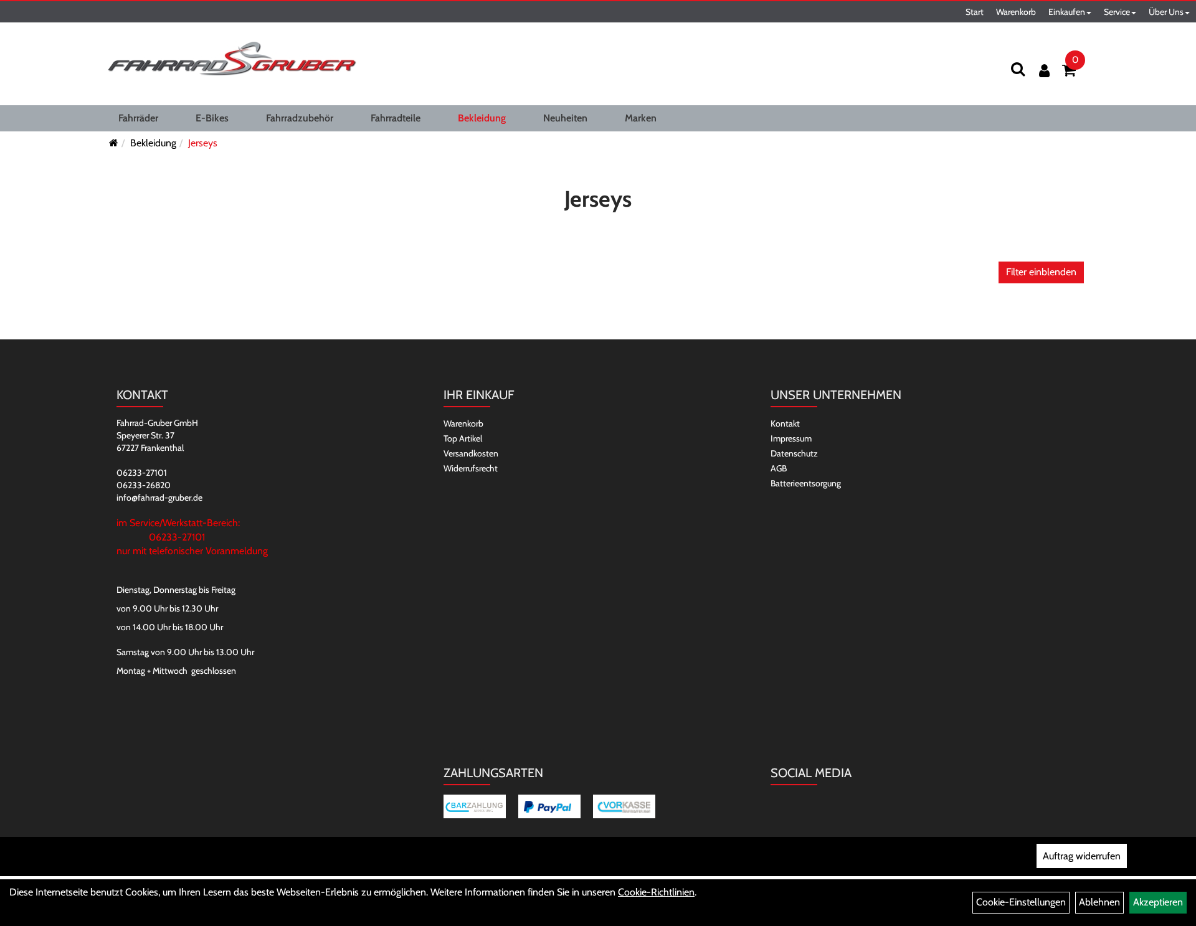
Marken (641, 118)
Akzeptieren (1158, 902)
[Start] (113, 143)
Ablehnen (1099, 902)
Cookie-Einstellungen (1021, 902)
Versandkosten (471, 453)
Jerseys (202, 143)
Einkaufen (1066, 11)
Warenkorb (1016, 11)
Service (1117, 11)
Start (975, 11)
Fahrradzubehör (299, 118)
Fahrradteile (395, 118)
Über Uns (1166, 11)
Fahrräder (138, 118)
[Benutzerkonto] (1044, 71)
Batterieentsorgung (806, 483)
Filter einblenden (1041, 272)
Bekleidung (482, 118)
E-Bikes (212, 118)
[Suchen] (1018, 69)
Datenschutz (794, 453)
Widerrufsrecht (471, 468)
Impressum (791, 438)
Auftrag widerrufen (1082, 856)
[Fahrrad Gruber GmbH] (231, 59)
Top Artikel (463, 438)
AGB (779, 468)
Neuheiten (565, 118)
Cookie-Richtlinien (656, 892)
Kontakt (785, 423)
